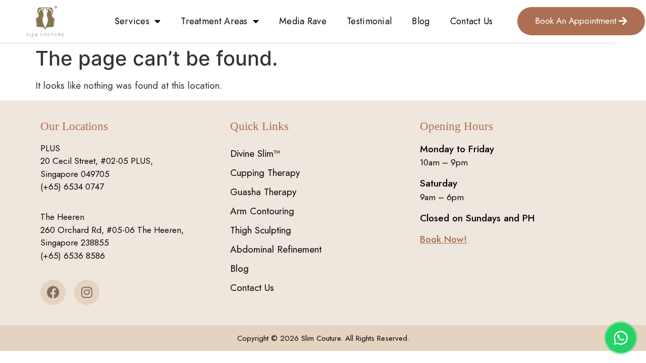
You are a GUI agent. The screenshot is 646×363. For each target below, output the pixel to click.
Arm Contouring (262, 211)
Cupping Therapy (265, 172)
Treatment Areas (214, 21)
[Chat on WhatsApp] (621, 338)
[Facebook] (53, 292)
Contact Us (471, 21)
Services (132, 21)
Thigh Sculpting (260, 230)
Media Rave (303, 21)
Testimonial (369, 21)
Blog (420, 21)
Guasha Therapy (263, 192)
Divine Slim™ (255, 153)
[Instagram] (86, 292)
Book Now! (443, 239)
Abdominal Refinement (275, 249)
